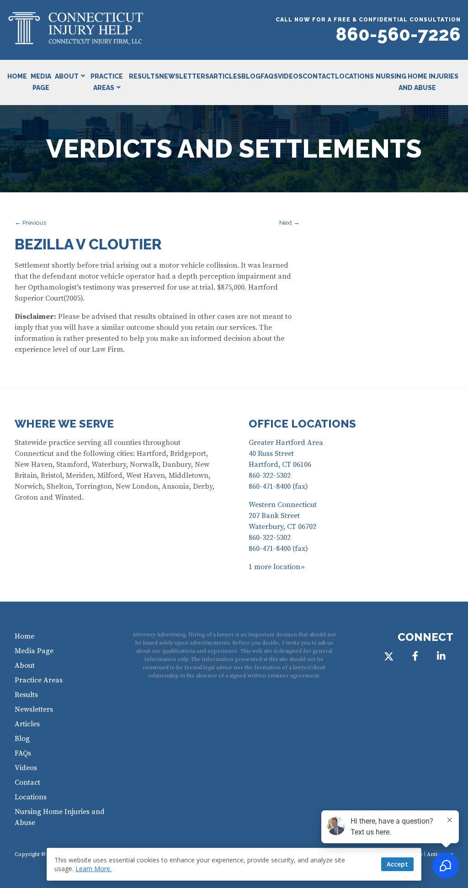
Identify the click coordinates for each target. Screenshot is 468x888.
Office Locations (302, 423)
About (67, 76)
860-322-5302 (270, 475)
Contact (319, 76)
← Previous (30, 222)
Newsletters (184, 76)
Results (144, 76)
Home (17, 76)
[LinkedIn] (441, 656)
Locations (354, 76)
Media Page (41, 82)
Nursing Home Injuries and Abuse (417, 82)
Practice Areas (106, 82)
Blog (251, 76)
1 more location (274, 566)
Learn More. (93, 868)
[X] (389, 656)
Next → (289, 222)
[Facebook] (415, 656)
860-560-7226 (398, 34)
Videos (290, 76)
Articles (225, 76)
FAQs (269, 76)
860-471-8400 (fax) (278, 486)
